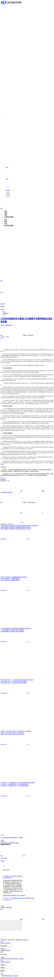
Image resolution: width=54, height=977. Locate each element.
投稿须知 (5, 895)
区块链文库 (14, 898)
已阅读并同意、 (10, 975)
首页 (5, 211)
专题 (5, 213)
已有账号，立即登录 (5, 961)
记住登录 (4, 950)
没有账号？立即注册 (5, 943)
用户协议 (19, 895)
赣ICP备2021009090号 (22, 898)
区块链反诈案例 (9, 217)
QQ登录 (7, 195)
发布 (2, 208)
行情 (5, 215)
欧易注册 (3, 903)
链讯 (2, 335)
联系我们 (23, 895)
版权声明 (10, 895)
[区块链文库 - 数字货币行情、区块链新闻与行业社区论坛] (13, 877)
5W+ (21, 512)
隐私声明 (21, 958)
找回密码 (8, 950)
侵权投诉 (14, 895)
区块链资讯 (5, 313)
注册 (24, 855)
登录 (2, 855)
